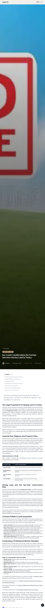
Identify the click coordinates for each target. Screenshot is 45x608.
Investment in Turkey (8, 351)
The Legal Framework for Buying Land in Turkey (13, 376)
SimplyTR (5, 2)
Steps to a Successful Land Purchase (11, 390)
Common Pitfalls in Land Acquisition (11, 385)
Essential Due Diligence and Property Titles (12, 379)
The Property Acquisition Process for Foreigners (28, 589)
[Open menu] (41, 2)
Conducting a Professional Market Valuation (12, 388)
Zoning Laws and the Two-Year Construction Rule (13, 383)
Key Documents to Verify (9, 381)
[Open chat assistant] (42, 605)
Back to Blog (6, 348)
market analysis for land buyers (36, 429)
